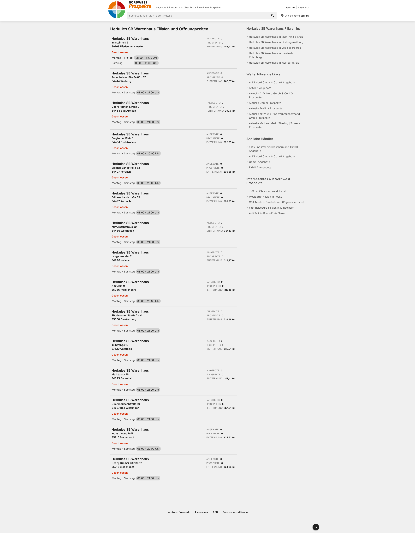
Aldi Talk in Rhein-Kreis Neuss (267, 213)
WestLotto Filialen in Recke (265, 196)
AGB (215, 512)
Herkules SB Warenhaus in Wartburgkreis (274, 62)
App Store (290, 7)
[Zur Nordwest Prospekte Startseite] (129, 5)
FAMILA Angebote (260, 88)
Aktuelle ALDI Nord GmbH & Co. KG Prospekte (271, 95)
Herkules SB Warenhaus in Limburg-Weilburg (276, 42)
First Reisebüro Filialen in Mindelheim (271, 207)
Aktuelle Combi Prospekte (265, 102)
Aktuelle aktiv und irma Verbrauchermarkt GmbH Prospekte (274, 115)
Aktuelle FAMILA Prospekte (265, 108)
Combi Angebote (259, 162)
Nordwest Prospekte (209, 7)
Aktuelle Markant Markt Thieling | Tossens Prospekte (274, 125)
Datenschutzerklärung (235, 512)
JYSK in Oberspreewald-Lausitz (268, 191)
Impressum (201, 512)
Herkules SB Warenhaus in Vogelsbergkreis (275, 47)
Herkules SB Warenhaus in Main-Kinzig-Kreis (276, 36)
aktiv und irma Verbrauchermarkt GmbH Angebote (273, 148)
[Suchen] (273, 15)
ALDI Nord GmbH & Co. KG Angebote (272, 82)
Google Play (303, 7)
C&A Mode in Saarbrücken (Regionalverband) (277, 202)
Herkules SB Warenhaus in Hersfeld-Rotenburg (271, 55)
